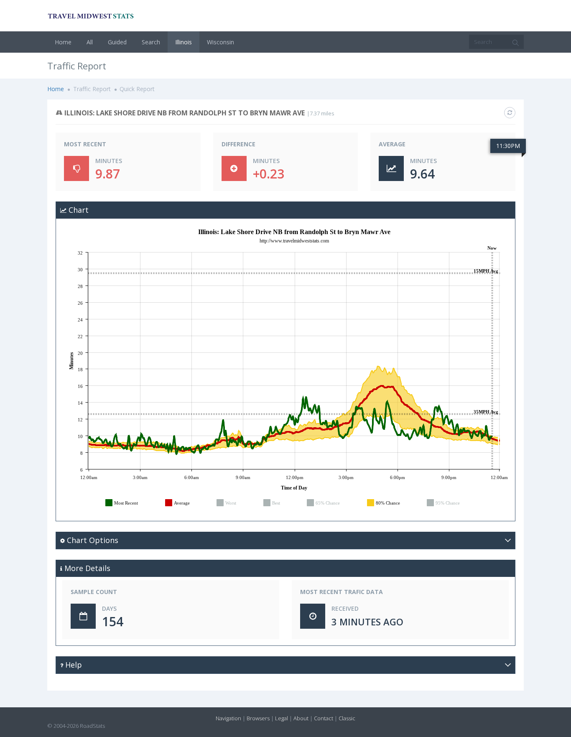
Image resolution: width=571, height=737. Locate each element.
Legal (281, 718)
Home (63, 42)
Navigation (228, 718)
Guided (117, 42)
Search (151, 42)
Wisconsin (220, 42)
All (90, 42)
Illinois (183, 42)
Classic (347, 718)
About (300, 718)
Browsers (258, 718)
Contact (323, 718)
